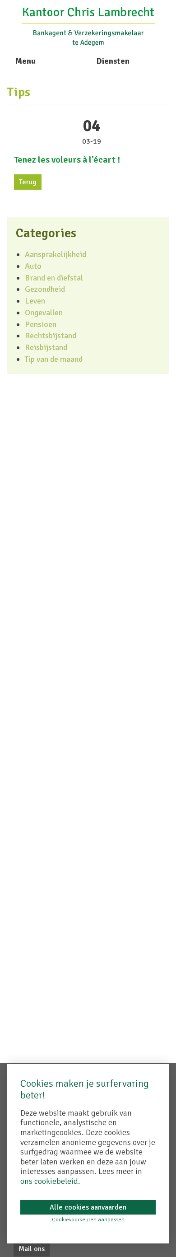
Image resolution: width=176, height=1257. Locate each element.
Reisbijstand (46, 347)
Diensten (113, 61)
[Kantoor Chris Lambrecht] (88, 26)
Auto (33, 266)
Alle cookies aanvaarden (88, 1207)
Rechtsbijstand (50, 336)
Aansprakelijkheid (55, 254)
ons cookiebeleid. (50, 1181)
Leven (35, 301)
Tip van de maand (54, 359)
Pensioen (40, 324)
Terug (28, 182)
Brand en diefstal (54, 278)
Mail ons (32, 1248)
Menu (25, 61)
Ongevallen (44, 313)
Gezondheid (45, 289)
